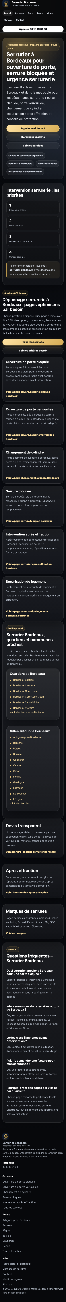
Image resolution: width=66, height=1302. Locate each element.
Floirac (17, 776)
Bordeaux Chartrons (25, 691)
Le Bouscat (19, 793)
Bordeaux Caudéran (24, 685)
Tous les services (33, 341)
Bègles (17, 748)
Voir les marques (16, 933)
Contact (20, 20)
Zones (40, 13)
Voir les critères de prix (33, 350)
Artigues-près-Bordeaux (27, 737)
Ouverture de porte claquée (18, 1181)
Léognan (18, 799)
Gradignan (19, 782)
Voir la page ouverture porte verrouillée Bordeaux (30, 437)
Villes (49, 13)
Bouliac (17, 754)
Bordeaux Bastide (23, 679)
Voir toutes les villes (19, 803)
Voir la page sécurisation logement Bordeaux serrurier (27, 613)
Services (19, 13)
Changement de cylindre (16, 1191)
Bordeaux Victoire (23, 707)
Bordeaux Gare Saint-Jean (28, 696)
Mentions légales (12, 1279)
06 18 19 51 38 (10, 1167)
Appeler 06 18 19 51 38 (33, 29)
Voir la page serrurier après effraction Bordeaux (29, 566)
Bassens (18, 742)
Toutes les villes (11, 1251)
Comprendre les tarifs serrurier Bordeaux (31, 851)
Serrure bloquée (11, 1197)
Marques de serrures (14, 1268)
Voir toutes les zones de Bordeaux (27, 712)
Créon (16, 771)
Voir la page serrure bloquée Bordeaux (29, 520)
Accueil (8, 13)
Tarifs (30, 13)
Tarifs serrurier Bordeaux (16, 1263)
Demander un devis (33, 136)
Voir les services (33, 145)
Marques (8, 20)
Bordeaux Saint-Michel (26, 702)
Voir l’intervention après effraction (27, 892)
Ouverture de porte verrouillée (20, 1186)
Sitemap (7, 1284)
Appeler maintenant (33, 128)
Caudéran (18, 759)
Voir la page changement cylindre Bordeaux (32, 477)
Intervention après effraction (19, 1202)
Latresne (18, 787)
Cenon (17, 765)
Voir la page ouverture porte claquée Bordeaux (28, 394)
